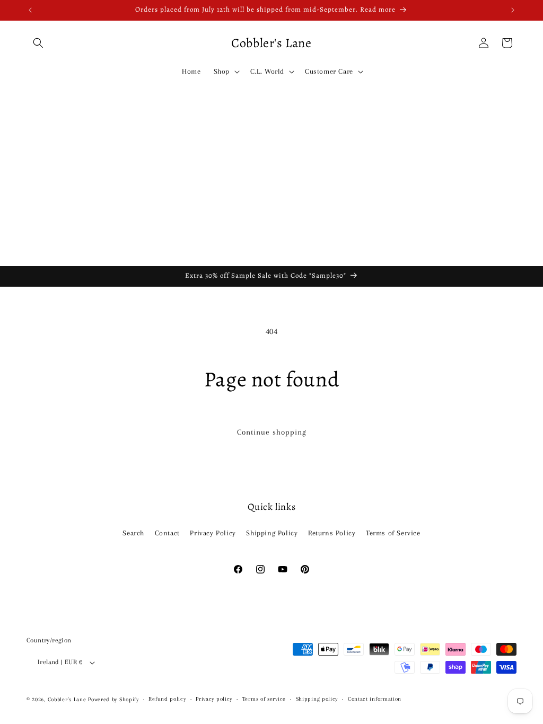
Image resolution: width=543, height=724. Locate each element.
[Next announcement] (512, 10)
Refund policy (167, 698)
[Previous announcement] (30, 10)
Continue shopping (271, 432)
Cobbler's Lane (68, 699)
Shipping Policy (271, 533)
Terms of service (264, 698)
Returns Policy (331, 533)
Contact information (374, 698)
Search (133, 533)
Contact (167, 533)
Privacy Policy (212, 533)
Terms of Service (393, 533)
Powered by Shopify (113, 699)
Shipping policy (317, 698)
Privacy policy (214, 698)
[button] (38, 43)
